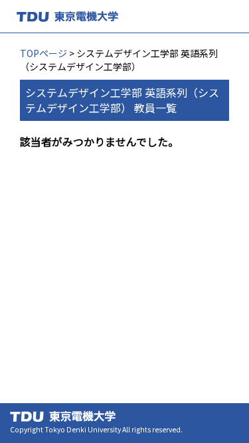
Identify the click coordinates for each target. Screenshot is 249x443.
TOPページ (43, 53)
